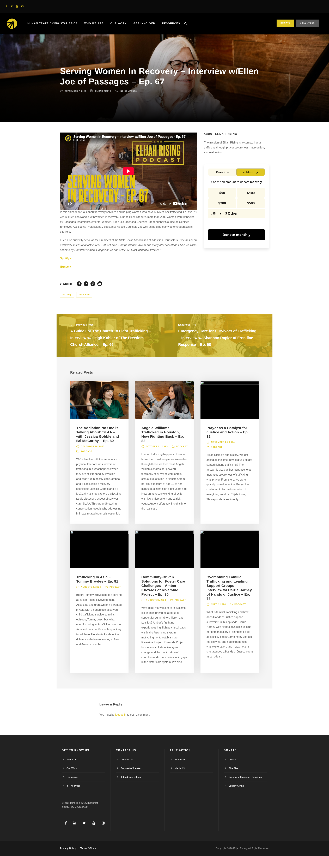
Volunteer (307, 23)
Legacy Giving (236, 785)
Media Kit (180, 768)
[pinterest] (12, 6)
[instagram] (22, 6)
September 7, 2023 (75, 91)
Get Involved (144, 23)
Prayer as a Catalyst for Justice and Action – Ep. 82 (227, 432)
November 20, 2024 (223, 442)
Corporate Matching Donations (245, 777)
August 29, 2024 (91, 587)
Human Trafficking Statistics (52, 23)
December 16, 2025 (93, 446)
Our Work (118, 23)
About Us (71, 759)
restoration (84, 294)
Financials (71, 777)
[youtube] (17, 6)
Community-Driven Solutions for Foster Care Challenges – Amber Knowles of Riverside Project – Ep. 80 (163, 585)
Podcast (86, 451)
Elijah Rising (103, 91)
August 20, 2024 (156, 600)
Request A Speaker (131, 768)
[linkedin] (74, 823)
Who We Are (93, 23)
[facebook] (6, 6)
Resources (171, 23)
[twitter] (84, 823)
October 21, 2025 (157, 446)
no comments (128, 91)
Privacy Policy (68, 848)
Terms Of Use (88, 848)
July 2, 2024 (218, 604)
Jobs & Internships (131, 777)
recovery (67, 294)
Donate (285, 23)
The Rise (233, 768)
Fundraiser (180, 759)
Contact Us (127, 759)
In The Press (73, 785)
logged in (120, 714)
